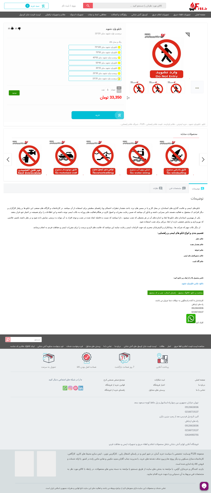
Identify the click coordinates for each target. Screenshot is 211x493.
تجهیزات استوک (76, 14)
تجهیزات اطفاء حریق (181, 14)
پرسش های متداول (93, 346)
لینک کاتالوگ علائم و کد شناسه (22, 346)
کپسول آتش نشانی (139, 14)
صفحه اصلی (200, 14)
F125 (142, 124)
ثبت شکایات (159, 379)
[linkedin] (80, 388)
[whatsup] (191, 322)
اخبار (169, 346)
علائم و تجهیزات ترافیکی (55, 14)
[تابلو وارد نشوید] (198, 6)
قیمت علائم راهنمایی (154, 124)
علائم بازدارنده (169, 124)
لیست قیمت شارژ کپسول (30, 14)
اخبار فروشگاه (159, 384)
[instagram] (70, 388)
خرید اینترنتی (182, 124)
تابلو (203, 124)
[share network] (128, 97)
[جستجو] (88, 5)
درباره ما (118, 346)
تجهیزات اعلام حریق (160, 14)
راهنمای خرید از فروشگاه (115, 389)
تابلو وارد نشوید (194, 124)
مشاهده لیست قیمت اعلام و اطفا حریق (189, 346)
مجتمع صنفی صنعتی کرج (114, 379)
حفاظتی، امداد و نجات (97, 14)
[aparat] (75, 388)
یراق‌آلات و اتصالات (119, 14)
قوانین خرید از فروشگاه (115, 384)
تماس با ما (107, 346)
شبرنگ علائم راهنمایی (129, 124)
